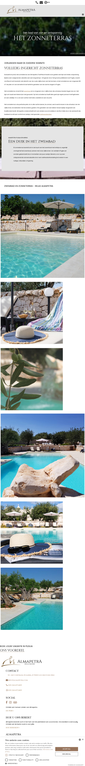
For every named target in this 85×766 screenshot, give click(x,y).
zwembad (27, 91)
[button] (29, 763)
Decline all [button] (66, 754)
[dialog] (42, 751)
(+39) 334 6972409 (15, 685)
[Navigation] (83, 14)
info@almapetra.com (18, 680)
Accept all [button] (66, 749)
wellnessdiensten (46, 114)
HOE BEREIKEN (13, 728)
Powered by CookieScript (75, 765)
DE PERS (10, 711)
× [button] (82, 739)
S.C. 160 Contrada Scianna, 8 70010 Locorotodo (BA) (31, 675)
